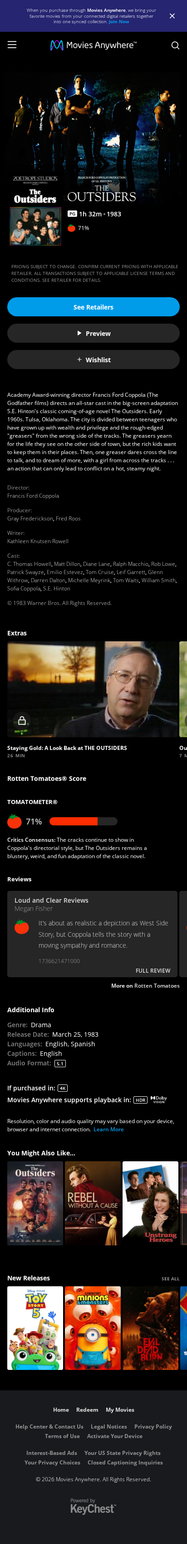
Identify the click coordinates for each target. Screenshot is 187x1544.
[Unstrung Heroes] (150, 1203)
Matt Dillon (67, 564)
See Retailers (93, 307)
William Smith (159, 580)
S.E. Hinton (56, 588)
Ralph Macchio (130, 564)
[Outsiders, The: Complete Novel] (35, 1203)
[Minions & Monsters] (93, 1328)
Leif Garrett (131, 572)
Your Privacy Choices (52, 1462)
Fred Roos (68, 518)
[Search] (175, 45)
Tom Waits (126, 580)
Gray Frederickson (30, 518)
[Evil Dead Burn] (150, 1328)
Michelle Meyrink (89, 580)
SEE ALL (171, 1278)
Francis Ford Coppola (33, 496)
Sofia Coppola (23, 588)
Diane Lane (96, 564)
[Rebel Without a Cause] (93, 1203)
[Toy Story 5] (35, 1328)
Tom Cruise (100, 572)
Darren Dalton (48, 580)
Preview (98, 333)
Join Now (119, 21)
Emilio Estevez (65, 572)
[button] (92, 689)
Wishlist (98, 359)
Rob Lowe (163, 564)
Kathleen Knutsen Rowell (38, 541)
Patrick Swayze (25, 572)
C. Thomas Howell (29, 564)
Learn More (109, 1129)
